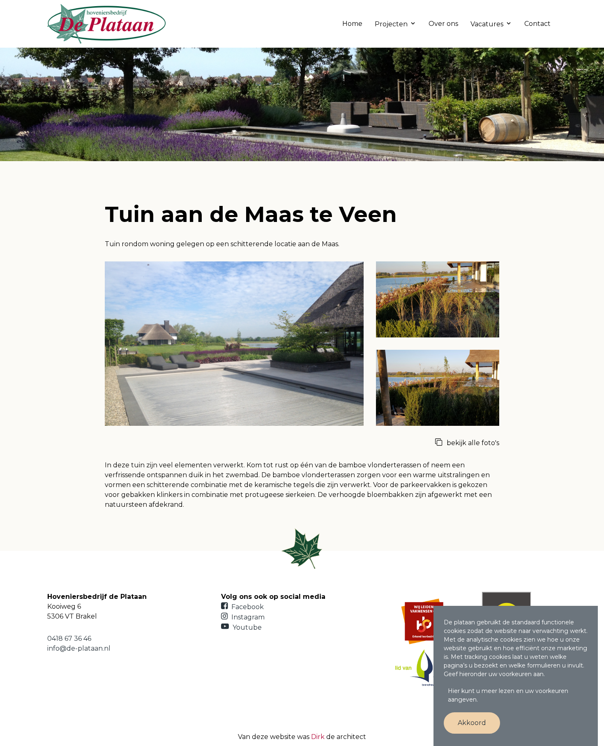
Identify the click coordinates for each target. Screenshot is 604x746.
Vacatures (486, 24)
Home (352, 24)
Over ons (443, 24)
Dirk (318, 737)
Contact (537, 24)
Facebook (247, 607)
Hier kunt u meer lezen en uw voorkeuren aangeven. (508, 695)
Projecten (391, 24)
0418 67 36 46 (69, 638)
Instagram (247, 617)
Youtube (246, 627)
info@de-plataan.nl (79, 648)
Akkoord (472, 723)
